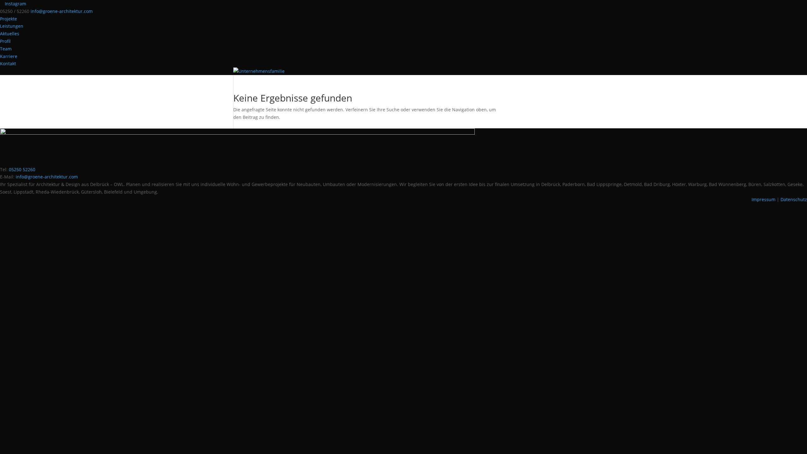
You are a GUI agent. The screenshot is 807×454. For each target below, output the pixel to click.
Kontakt (8, 64)
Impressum (763, 199)
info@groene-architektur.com (47, 177)
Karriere (8, 56)
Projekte (8, 19)
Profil (5, 41)
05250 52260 (22, 169)
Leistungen (11, 26)
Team (6, 49)
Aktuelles (9, 34)
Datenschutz (794, 199)
